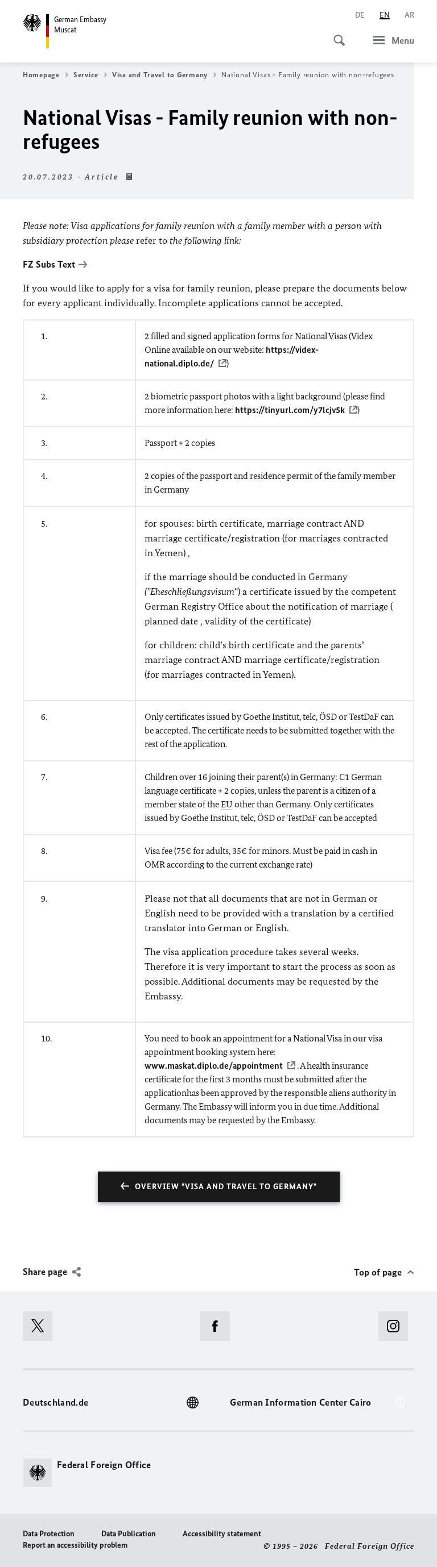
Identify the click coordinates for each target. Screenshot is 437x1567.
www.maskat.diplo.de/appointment (214, 1065)
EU (227, 804)
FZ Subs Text (49, 264)
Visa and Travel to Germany (160, 74)
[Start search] (335, 34)
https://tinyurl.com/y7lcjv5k (290, 410)
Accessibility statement (222, 1534)
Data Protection (49, 1534)
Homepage (41, 74)
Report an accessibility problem (75, 1545)
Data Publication (128, 1534)
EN (385, 15)
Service (85, 74)
